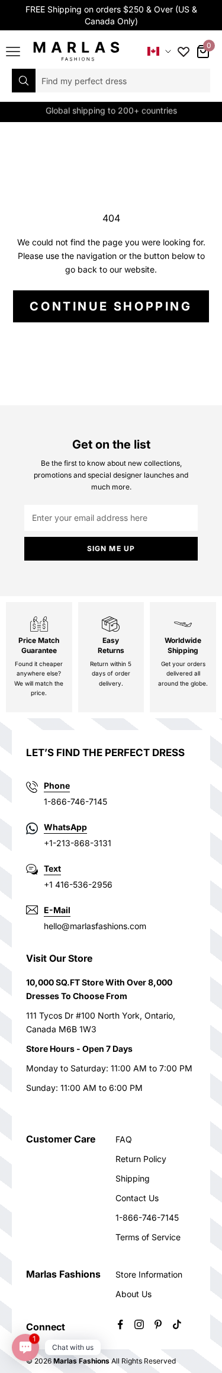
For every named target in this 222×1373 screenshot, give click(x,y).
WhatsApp (65, 827)
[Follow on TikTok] (177, 1324)
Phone (57, 785)
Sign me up (111, 548)
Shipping (132, 1178)
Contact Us (137, 1198)
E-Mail (57, 910)
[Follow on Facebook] (120, 1324)
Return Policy (140, 1159)
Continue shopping (111, 306)
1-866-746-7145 (147, 1217)
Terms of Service (148, 1237)
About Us (133, 1294)
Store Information (148, 1274)
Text (52, 868)
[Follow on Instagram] (139, 1324)
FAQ (123, 1139)
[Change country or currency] (159, 51)
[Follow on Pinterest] (158, 1324)
